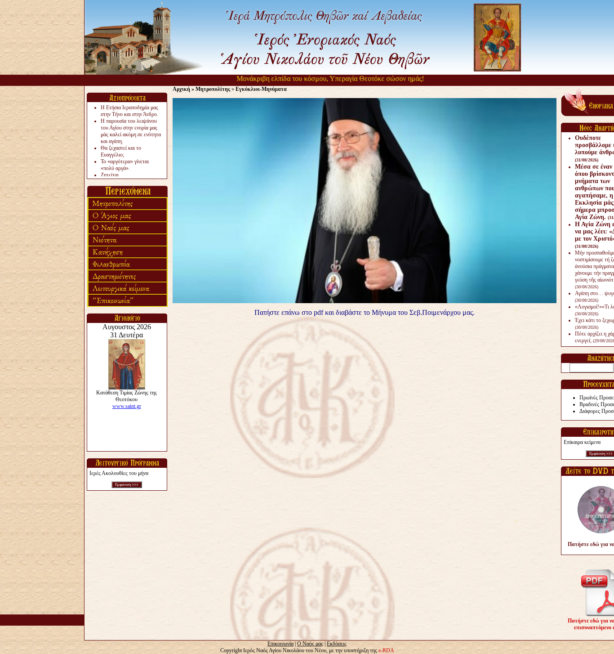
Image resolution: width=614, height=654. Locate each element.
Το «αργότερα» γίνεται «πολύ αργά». (125, 164)
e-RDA (386, 650)
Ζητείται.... (112, 175)
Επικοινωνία (280, 644)
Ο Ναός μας (310, 644)
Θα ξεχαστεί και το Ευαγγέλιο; (121, 151)
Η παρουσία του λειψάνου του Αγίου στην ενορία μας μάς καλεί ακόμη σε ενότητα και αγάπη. (131, 131)
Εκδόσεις (337, 644)
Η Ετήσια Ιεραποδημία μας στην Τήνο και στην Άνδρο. (129, 110)
